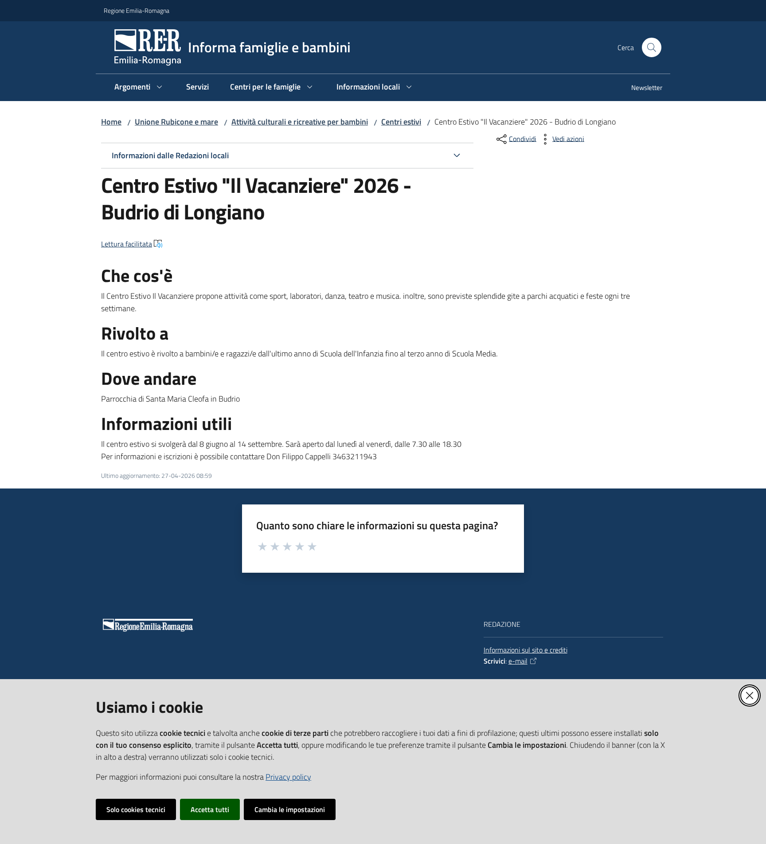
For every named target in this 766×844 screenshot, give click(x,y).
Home (111, 122)
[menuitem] (641, 88)
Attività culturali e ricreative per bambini (299, 122)
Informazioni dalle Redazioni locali (170, 155)
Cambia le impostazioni (289, 809)
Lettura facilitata (126, 243)
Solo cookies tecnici (135, 809)
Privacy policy (288, 777)
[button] (651, 47)
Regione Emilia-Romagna (136, 10)
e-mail (518, 661)
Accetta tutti (210, 809)
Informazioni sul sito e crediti (525, 650)
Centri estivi (401, 122)
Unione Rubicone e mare (176, 122)
